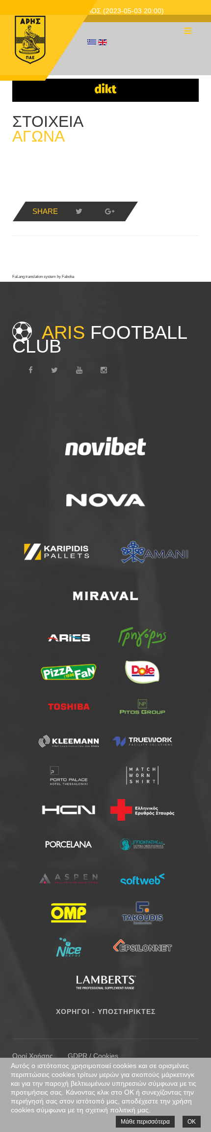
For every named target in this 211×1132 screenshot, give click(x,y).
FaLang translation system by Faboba (43, 276)
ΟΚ (191, 1121)
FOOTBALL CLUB (99, 339)
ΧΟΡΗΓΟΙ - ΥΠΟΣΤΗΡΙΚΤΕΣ (106, 1011)
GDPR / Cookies (93, 1056)
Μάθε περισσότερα (145, 1121)
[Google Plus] (109, 211)
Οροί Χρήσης (32, 1056)
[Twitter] (79, 211)
